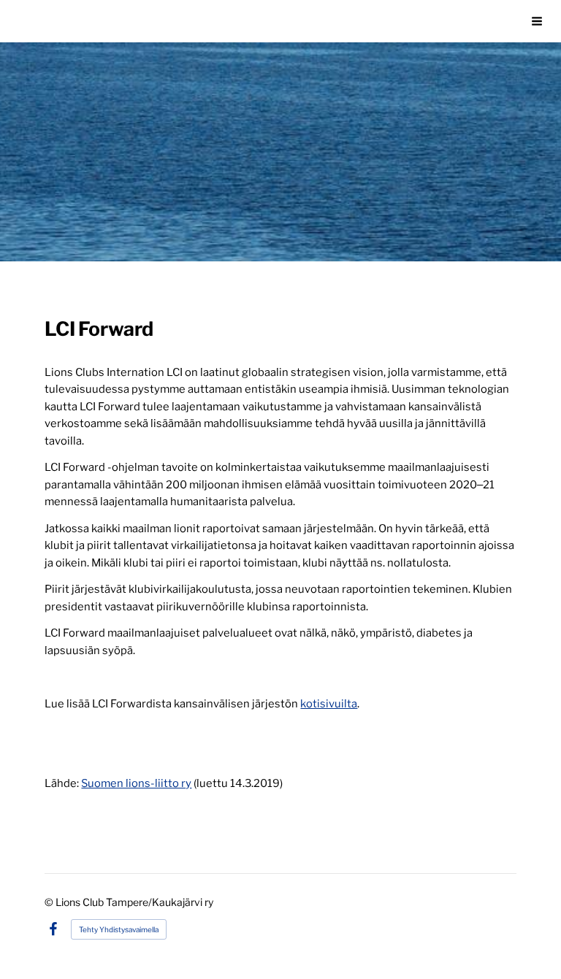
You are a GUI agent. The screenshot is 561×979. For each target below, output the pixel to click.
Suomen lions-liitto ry (136, 783)
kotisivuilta (328, 703)
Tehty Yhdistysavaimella (119, 929)
